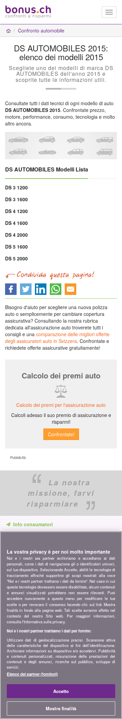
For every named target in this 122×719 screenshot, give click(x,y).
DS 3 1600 (16, 199)
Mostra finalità (61, 708)
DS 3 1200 (16, 187)
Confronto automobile (41, 30)
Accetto (61, 691)
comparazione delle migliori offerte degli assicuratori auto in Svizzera (57, 337)
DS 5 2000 (16, 258)
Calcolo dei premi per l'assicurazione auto (61, 404)
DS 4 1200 (16, 211)
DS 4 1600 (16, 222)
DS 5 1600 (16, 246)
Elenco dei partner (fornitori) (32, 674)
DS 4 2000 (16, 234)
